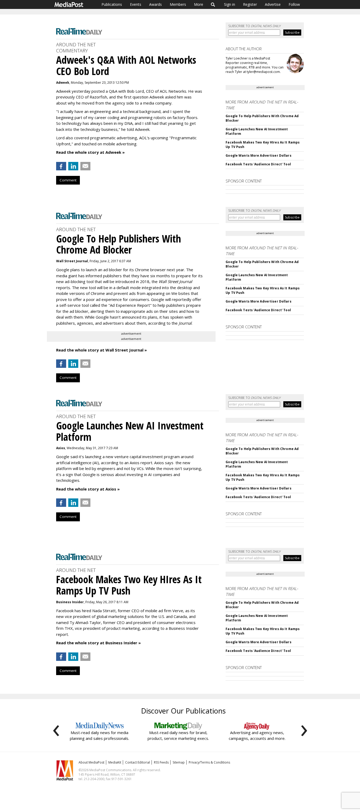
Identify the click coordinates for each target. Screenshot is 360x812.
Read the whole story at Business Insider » (98, 642)
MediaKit (114, 762)
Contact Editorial (137, 762)
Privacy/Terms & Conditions (209, 762)
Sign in (229, 4)
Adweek (62, 82)
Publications (111, 4)
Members (178, 4)
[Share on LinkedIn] (73, 166)
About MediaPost (91, 762)
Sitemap (179, 762)
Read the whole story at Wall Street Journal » (101, 350)
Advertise (273, 4)
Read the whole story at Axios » (88, 489)
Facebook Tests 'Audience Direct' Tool (258, 164)
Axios (60, 448)
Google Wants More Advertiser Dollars (258, 155)
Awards (155, 4)
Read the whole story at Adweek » (90, 152)
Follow (294, 4)
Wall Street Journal (72, 261)
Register (250, 4)
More (198, 4)
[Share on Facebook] (61, 166)
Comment (68, 180)
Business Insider (70, 602)
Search (213, 4)
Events (135, 4)
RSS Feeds (161, 762)
